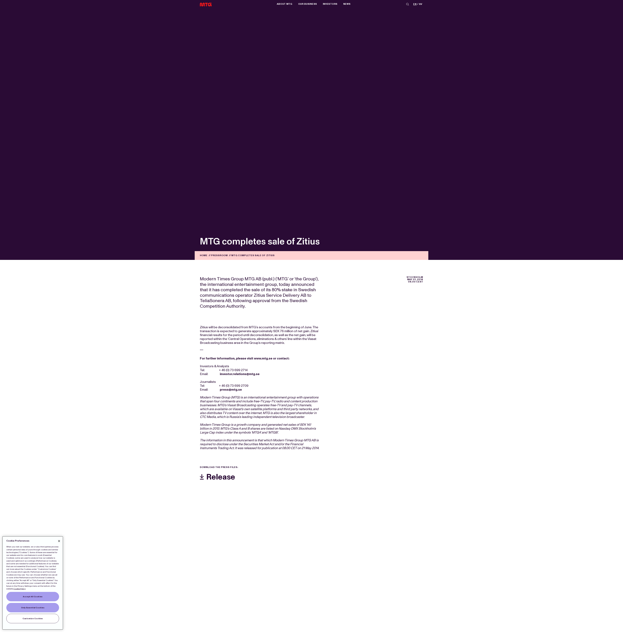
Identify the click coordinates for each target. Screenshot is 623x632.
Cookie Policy (19, 589)
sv (420, 4)
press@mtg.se (231, 389)
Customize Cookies (33, 618)
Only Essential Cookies (32, 607)
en (414, 4)
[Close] (59, 541)
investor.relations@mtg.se (240, 374)
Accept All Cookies (32, 596)
